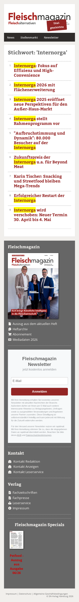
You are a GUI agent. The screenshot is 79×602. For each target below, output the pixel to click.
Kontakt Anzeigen (26, 467)
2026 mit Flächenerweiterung (34, 87)
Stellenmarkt (29, 37)
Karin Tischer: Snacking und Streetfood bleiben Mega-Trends (38, 180)
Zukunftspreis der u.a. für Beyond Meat (40, 161)
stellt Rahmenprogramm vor (37, 121)
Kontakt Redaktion (26, 461)
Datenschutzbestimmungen (38, 435)
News (10, 37)
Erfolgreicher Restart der (39, 198)
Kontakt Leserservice (28, 472)
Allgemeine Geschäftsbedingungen (51, 593)
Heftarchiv (20, 329)
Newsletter (51, 37)
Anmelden (39, 391)
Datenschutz (25, 593)
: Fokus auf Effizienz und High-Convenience (35, 70)
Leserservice (22, 503)
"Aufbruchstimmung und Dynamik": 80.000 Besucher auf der (39, 140)
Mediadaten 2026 (25, 340)
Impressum (21, 508)
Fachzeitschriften (25, 492)
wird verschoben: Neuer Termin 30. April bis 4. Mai (40, 214)
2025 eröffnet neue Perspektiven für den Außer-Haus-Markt (40, 104)
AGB (19, 435)
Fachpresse (21, 498)
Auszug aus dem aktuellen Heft (35, 324)
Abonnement (22, 334)
